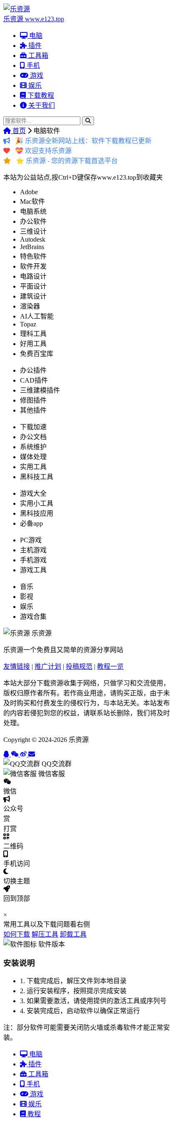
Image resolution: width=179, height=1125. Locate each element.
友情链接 (16, 666)
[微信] (15, 754)
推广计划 (48, 666)
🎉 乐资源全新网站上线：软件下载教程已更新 (83, 140)
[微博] (24, 754)
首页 (18, 130)
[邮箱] (31, 754)
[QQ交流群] (7, 754)
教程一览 (110, 666)
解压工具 (45, 934)
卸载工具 (73, 934)
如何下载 (16, 934)
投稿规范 (79, 666)
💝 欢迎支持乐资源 (43, 150)
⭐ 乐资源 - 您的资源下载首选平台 (67, 160)
